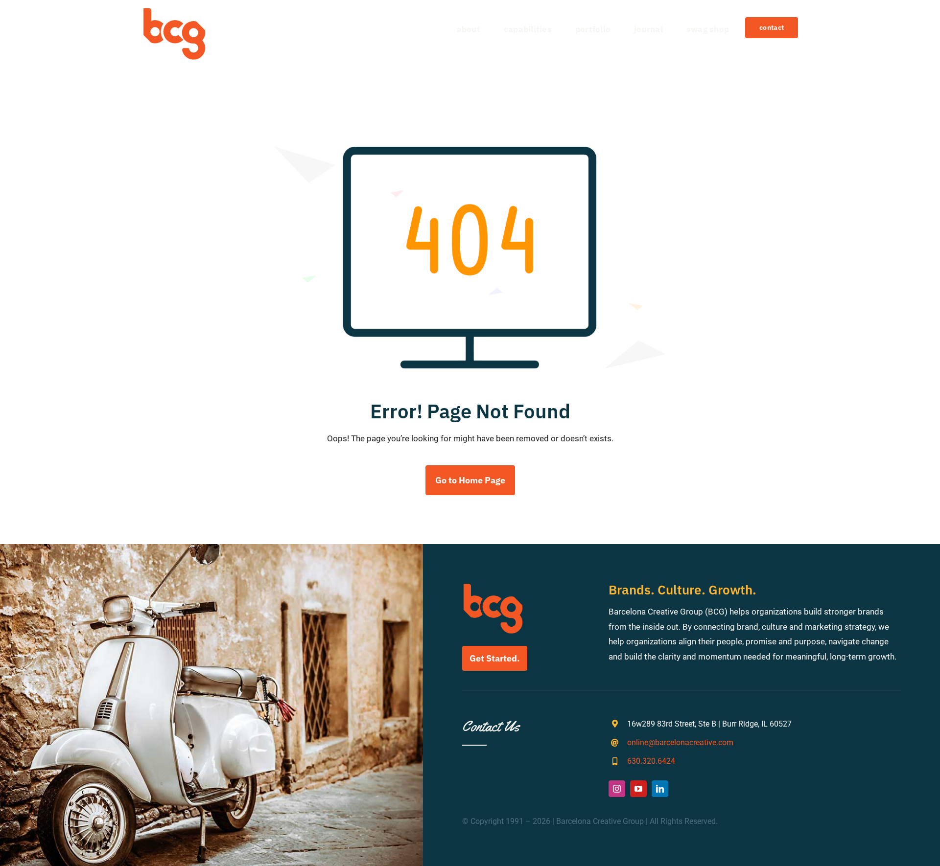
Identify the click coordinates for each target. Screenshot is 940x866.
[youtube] (638, 788)
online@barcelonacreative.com (680, 742)
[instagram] (617, 788)
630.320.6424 (651, 761)
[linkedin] (660, 788)
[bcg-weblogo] (174, 11)
